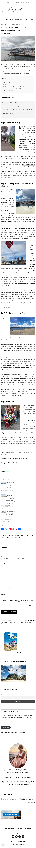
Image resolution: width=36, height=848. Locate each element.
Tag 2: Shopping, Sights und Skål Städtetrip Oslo (17, 86)
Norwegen (16, 537)
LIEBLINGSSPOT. (22, 841)
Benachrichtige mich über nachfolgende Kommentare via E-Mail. (17, 605)
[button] (3, 845)
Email (2, 695)
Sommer (32, 19)
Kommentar (4, 563)
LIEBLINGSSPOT (16, 380)
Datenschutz (25, 2)
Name (3, 581)
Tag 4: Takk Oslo (8, 90)
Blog (8, 2)
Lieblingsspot (6, 33)
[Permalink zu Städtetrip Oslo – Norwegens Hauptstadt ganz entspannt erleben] (18, 61)
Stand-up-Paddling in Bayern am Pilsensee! (8, 622)
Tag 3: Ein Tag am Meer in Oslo (12, 88)
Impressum (15, 2)
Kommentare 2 (19, 24)
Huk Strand (11, 365)
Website (3, 594)
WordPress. (22, 843)
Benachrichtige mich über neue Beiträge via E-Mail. (14, 607)
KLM (14, 107)
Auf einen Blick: (7, 82)
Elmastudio (22, 844)
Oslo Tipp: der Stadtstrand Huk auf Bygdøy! (27, 622)
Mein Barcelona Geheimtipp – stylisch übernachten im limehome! (10, 515)
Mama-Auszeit (20, 19)
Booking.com (5, 471)
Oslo (27, 19)
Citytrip (11, 537)
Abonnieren (5, 727)
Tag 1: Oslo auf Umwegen (10, 84)
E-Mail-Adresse (5, 587)
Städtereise (24, 537)
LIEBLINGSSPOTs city (7, 19)
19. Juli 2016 (11, 24)
